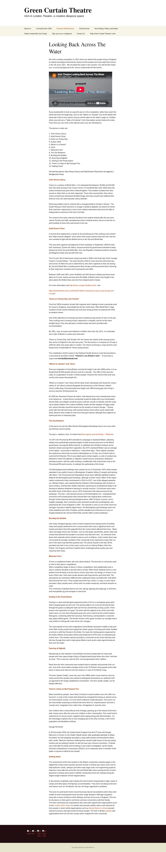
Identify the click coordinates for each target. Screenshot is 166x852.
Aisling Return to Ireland (98, 808)
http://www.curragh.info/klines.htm (83, 285)
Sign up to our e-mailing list (62, 34)
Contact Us (81, 34)
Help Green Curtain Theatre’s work (103, 34)
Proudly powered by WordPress (83, 847)
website (108, 811)
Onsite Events (84, 28)
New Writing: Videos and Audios (106, 28)
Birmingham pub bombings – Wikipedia (97, 434)
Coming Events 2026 (44, 28)
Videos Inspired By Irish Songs (35, 34)
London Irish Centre (62, 805)
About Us (27, 28)
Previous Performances (65, 28)
